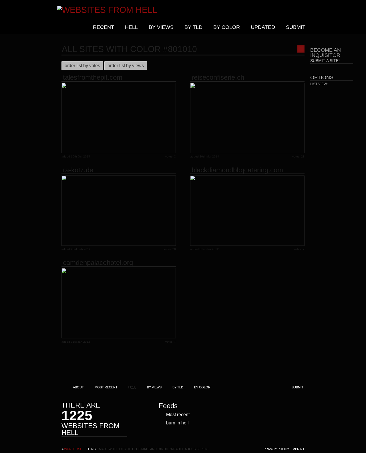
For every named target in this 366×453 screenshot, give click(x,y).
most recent (106, 387)
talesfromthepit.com (92, 77)
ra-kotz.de (78, 170)
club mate (141, 449)
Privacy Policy (276, 449)
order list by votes (82, 65)
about (78, 387)
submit (295, 27)
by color (226, 27)
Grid (318, 91)
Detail (334, 91)
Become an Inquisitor (325, 55)
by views (161, 27)
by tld (193, 27)
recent (103, 27)
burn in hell (177, 422)
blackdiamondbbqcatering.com (237, 170)
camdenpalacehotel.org (98, 262)
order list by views (126, 65)
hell (131, 27)
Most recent (178, 414)
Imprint (298, 449)
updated (263, 27)
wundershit (74, 449)
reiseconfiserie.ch (218, 77)
